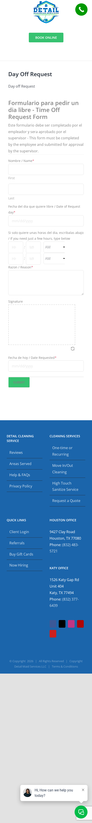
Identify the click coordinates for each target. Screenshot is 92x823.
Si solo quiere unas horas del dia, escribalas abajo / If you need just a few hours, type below (46, 236)
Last (11, 198)
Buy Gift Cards (21, 554)
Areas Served (20, 463)
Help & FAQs (19, 474)
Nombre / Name (21, 161)
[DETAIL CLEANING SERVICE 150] (46, 2)
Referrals (17, 543)
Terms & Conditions (65, 666)
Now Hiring (18, 565)
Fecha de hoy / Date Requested (32, 357)
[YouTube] (53, 634)
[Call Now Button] (81, 9)
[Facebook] (53, 624)
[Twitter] (62, 624)
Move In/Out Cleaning (62, 468)
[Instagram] (71, 624)
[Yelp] (80, 624)
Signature (15, 301)
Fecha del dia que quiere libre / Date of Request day (44, 209)
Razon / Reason (20, 267)
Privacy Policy (20, 486)
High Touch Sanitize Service (65, 486)
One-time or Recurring (62, 451)
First (11, 178)
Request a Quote (66, 500)
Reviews (16, 452)
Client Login (19, 531)
